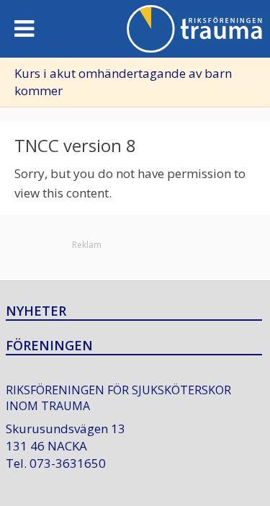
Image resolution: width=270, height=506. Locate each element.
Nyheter (36, 311)
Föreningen (49, 346)
